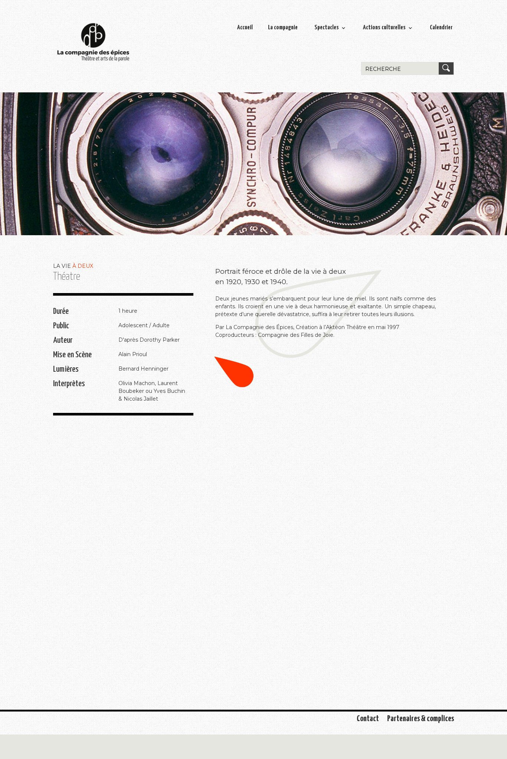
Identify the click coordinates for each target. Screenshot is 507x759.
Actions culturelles (384, 27)
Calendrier (441, 27)
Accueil (245, 27)
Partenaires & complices (420, 719)
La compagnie (283, 27)
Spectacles (326, 27)
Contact (368, 719)
